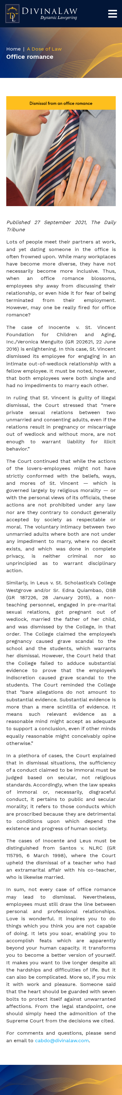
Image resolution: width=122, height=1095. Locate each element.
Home (13, 49)
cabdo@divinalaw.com (62, 1040)
